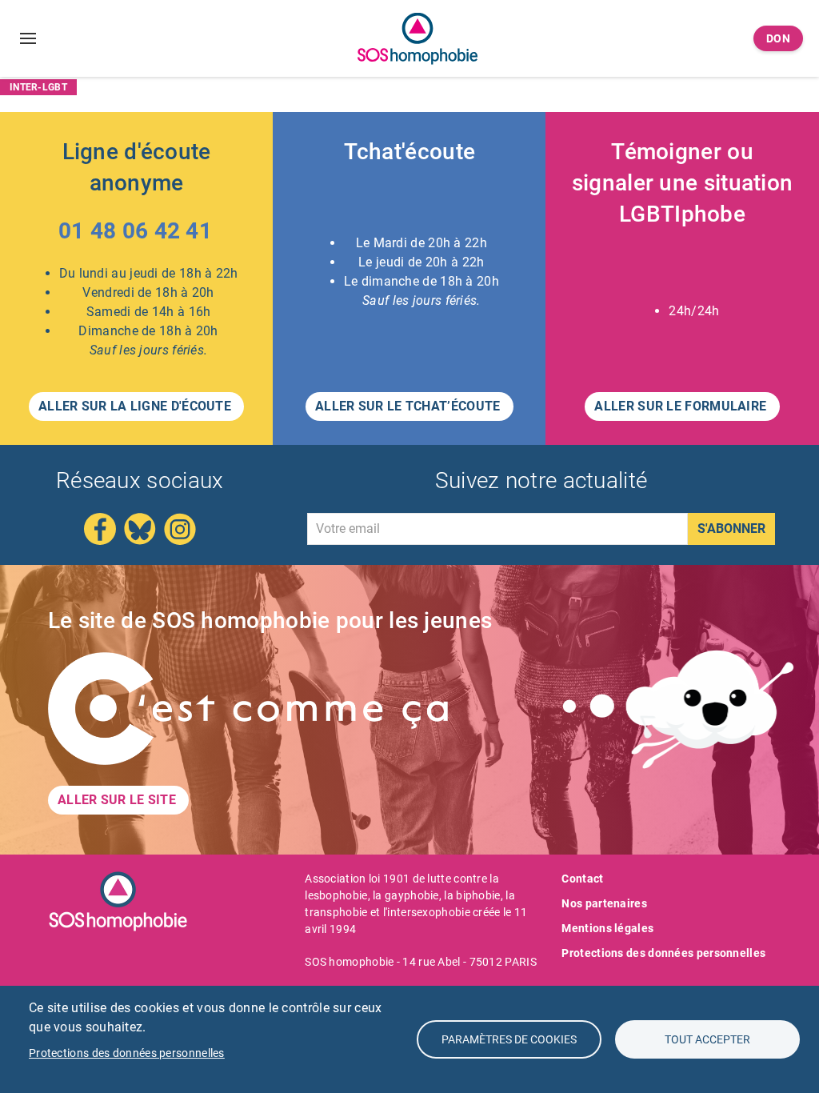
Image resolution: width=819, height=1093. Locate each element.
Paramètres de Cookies (509, 1039)
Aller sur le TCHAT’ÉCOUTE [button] (409, 406)
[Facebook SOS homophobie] (100, 527)
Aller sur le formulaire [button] (681, 406)
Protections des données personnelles (663, 953)
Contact (582, 878)
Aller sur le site (118, 799)
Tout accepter (707, 1039)
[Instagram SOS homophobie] (180, 527)
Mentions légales (607, 928)
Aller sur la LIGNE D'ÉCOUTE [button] (136, 406)
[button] (136, 234)
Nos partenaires (604, 903)
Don (778, 38)
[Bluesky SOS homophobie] (140, 527)
